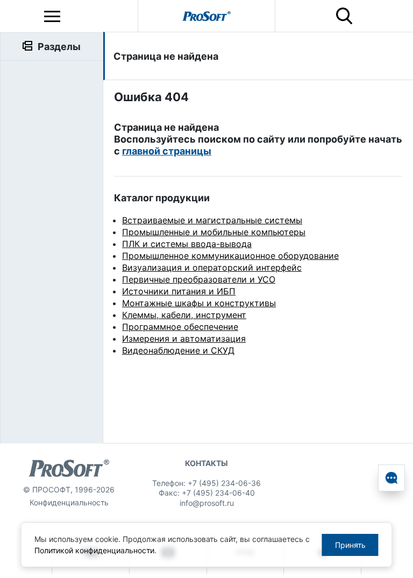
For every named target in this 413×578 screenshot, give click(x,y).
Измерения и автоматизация (184, 338)
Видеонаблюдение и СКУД (178, 350)
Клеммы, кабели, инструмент (184, 314)
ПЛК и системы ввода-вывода (187, 243)
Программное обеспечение (180, 326)
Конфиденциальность (69, 502)
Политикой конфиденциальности (94, 550)
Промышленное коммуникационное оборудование (230, 255)
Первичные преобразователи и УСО (198, 279)
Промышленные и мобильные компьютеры (213, 232)
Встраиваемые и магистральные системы (212, 220)
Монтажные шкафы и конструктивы (199, 303)
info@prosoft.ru (207, 502)
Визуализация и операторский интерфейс (212, 267)
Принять (350, 544)
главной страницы (166, 151)
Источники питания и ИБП (179, 291)
